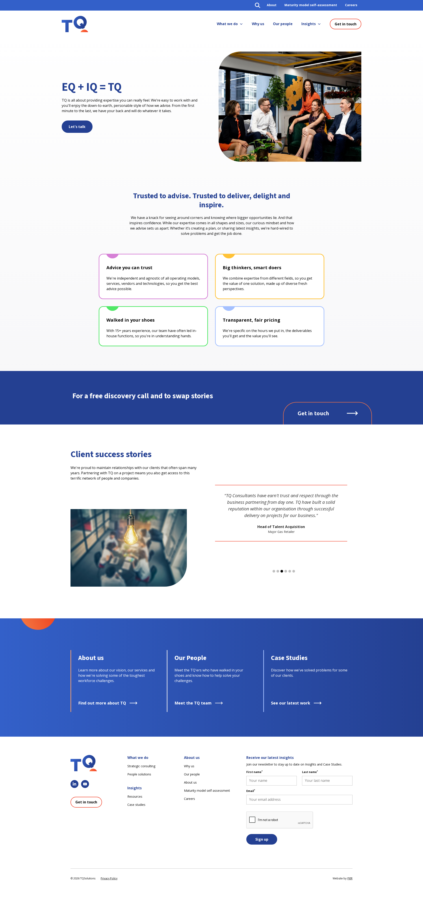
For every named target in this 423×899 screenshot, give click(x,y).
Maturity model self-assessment (310, 5)
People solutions (139, 774)
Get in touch (345, 24)
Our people (283, 23)
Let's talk (77, 126)
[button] (229, 24)
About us (190, 782)
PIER (349, 878)
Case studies (136, 805)
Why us (258, 23)
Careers (351, 5)
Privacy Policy (109, 878)
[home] (75, 24)
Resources (134, 796)
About (271, 5)
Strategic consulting (141, 766)
